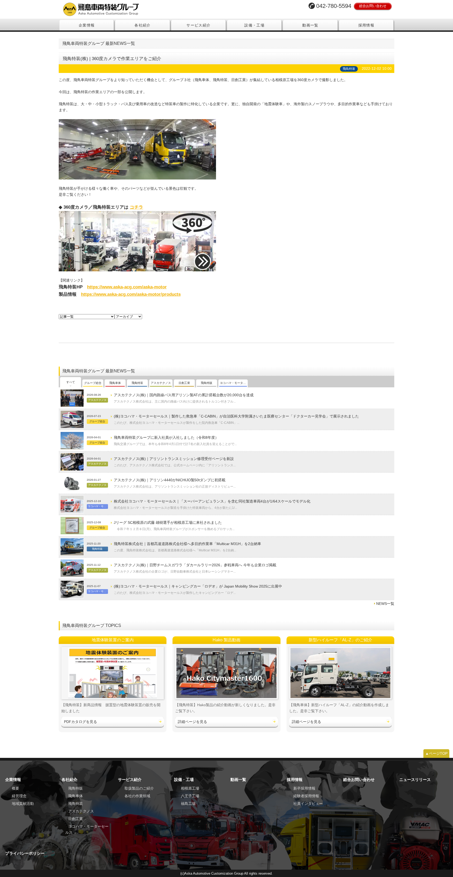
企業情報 (87, 25)
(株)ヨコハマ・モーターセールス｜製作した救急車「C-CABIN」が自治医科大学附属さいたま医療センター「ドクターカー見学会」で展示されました (236, 416)
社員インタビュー (308, 803)
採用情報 (366, 25)
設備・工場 (254, 25)
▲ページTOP (436, 753)
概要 (15, 788)
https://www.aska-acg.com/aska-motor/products (131, 294)
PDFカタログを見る (80, 722)
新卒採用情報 (304, 788)
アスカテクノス (81, 811)
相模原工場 (190, 788)
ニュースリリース (415, 779)
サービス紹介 (198, 25)
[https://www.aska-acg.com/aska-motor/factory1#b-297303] (137, 241)
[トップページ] (141, 9)
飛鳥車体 (75, 796)
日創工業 (75, 819)
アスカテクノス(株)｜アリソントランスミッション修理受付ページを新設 (174, 459)
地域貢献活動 (23, 803)
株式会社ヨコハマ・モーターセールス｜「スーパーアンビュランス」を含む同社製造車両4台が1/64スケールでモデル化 (212, 501)
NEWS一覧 (385, 603)
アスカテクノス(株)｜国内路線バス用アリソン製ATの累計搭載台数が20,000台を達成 (184, 395)
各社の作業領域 (137, 796)
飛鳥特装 (75, 803)
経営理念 (19, 796)
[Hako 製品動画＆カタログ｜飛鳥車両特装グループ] (226, 673)
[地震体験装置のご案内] (113, 673)
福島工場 (188, 803)
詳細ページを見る (192, 722)
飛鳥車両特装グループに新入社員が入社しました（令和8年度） (166, 437)
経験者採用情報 (306, 796)
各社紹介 (142, 25)
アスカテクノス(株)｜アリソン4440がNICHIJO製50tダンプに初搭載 (169, 480)
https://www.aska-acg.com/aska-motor (127, 286)
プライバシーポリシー (25, 853)
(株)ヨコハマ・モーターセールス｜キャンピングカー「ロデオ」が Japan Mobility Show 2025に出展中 (198, 586)
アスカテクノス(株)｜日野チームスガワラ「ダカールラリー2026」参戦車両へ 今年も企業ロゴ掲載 (195, 565)
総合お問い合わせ (372, 6)
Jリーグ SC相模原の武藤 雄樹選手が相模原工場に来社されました (168, 522)
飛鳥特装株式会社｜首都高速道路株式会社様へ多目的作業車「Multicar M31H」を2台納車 (187, 544)
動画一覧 (310, 25)
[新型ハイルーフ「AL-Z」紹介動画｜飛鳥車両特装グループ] (340, 673)
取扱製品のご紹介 (139, 788)
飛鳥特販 (75, 788)
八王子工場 (190, 796)
